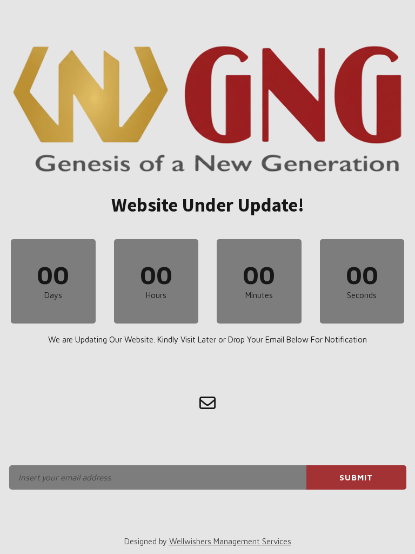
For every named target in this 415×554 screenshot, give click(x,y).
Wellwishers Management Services (230, 541)
